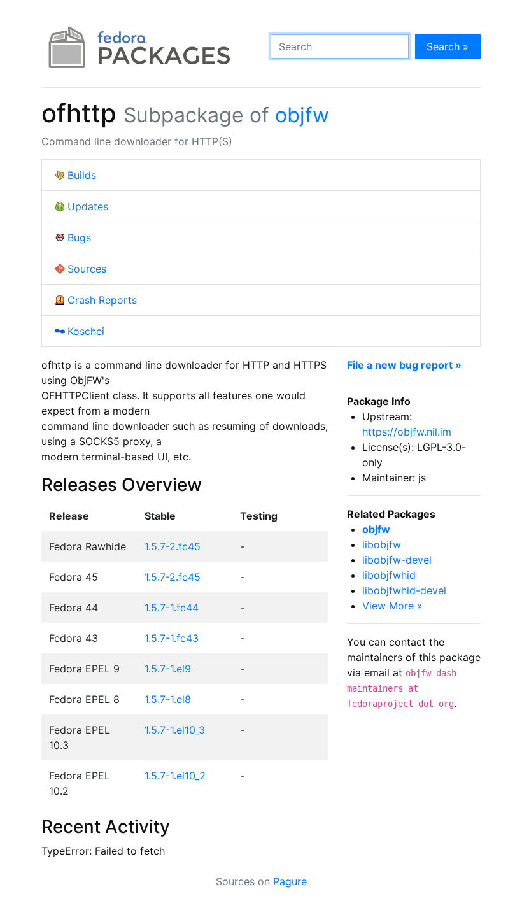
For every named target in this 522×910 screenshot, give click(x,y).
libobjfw (381, 544)
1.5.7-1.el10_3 (175, 729)
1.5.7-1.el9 (168, 668)
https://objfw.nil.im (406, 431)
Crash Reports (102, 300)
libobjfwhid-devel (404, 590)
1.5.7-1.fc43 (172, 638)
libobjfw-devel (397, 559)
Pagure (290, 881)
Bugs (79, 237)
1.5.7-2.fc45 (173, 546)
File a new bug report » (404, 365)
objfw (302, 115)
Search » (448, 46)
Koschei (85, 331)
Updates (87, 206)
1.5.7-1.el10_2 (175, 775)
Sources (86, 268)
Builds (81, 175)
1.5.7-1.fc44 (172, 607)
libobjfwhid (389, 575)
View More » (392, 605)
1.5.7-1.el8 (168, 699)
